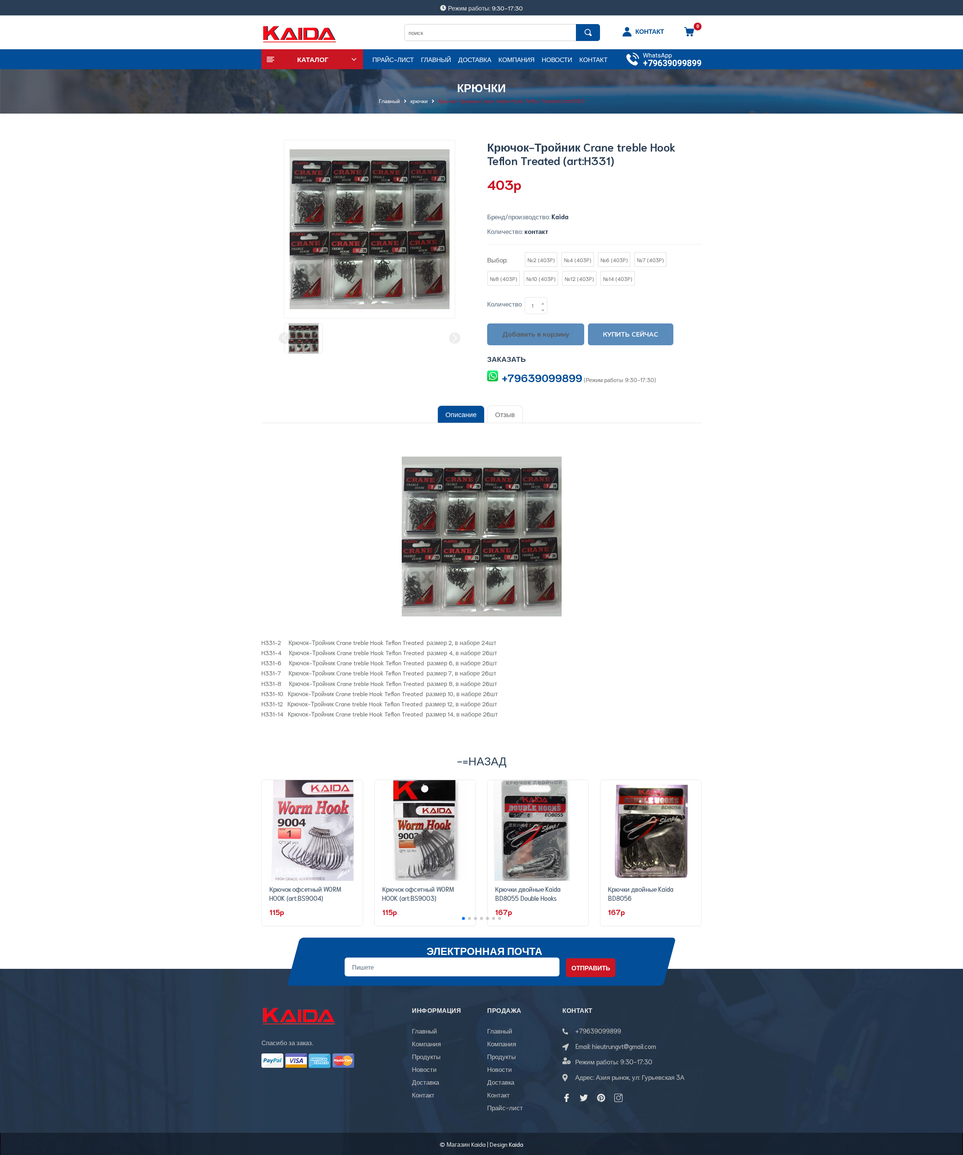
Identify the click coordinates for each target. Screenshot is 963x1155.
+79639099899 (672, 63)
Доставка (425, 1082)
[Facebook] (566, 1098)
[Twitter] (584, 1098)
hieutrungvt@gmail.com (624, 1046)
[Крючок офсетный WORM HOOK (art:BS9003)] (425, 830)
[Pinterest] (601, 1098)
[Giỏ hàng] (689, 34)
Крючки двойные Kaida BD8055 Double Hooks (527, 893)
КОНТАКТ (649, 31)
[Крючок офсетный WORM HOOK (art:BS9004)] (312, 830)
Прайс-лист (505, 1107)
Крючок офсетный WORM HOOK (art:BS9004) (305, 893)
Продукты (426, 1056)
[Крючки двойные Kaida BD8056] (650, 830)
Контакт (423, 1094)
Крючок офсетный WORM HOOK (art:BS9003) (418, 893)
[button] (463, 918)
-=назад (481, 760)
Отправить (590, 967)
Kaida (516, 1144)
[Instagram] (618, 1098)
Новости (424, 1069)
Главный (424, 1030)
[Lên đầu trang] (948, 1115)
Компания (426, 1043)
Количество (504, 303)
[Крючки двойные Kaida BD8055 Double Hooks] (538, 830)
